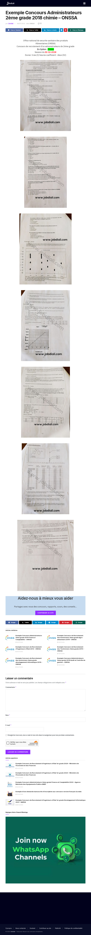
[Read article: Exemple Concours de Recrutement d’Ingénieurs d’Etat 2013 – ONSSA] (10, 649)
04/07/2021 (21, 23)
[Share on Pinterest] (65, 30)
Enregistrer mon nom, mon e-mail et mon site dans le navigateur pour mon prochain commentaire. (41, 735)
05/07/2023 (20, 777)
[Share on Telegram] (61, 30)
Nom (8, 715)
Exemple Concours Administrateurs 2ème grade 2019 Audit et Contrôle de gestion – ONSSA (71, 660)
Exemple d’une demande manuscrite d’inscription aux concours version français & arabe (48, 791)
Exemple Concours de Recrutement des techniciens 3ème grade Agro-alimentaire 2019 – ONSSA (70, 637)
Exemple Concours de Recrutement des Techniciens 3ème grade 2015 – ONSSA (70, 649)
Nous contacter (21, 928)
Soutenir (32, 928)
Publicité (58, 928)
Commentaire (11, 687)
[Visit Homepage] (10, 3)
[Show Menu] (84, 3)
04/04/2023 (20, 787)
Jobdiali (10, 23)
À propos (9, 928)
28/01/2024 (20, 805)
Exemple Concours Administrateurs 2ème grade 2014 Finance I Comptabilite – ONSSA (29, 637)
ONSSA (32, 23)
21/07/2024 (20, 768)
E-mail (8, 725)
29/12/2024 (20, 794)
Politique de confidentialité (73, 928)
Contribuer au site (45, 928)
